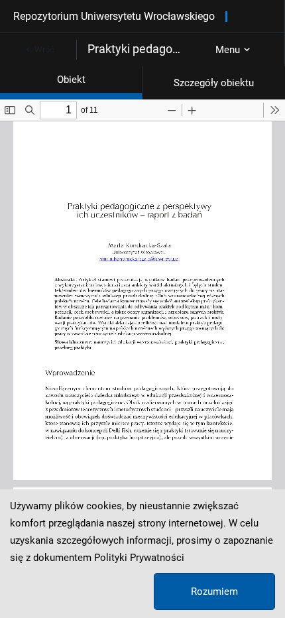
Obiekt (71, 80)
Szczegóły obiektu (214, 83)
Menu (227, 50)
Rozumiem (214, 591)
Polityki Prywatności (139, 558)
